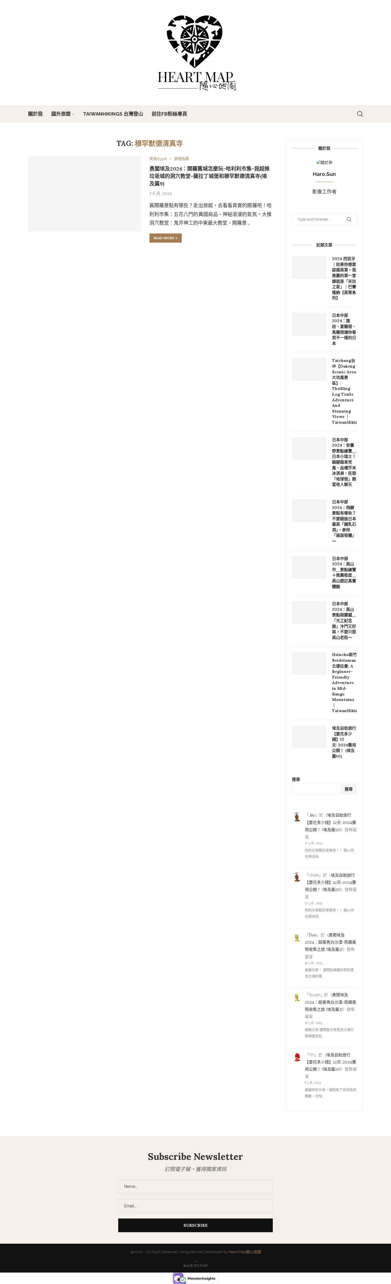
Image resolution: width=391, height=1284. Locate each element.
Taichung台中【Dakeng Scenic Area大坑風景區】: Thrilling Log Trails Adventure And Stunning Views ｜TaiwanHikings (344, 391)
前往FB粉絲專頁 (169, 114)
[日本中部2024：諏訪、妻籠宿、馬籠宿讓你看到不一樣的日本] (309, 324)
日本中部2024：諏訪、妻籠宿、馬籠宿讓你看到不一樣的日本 (344, 329)
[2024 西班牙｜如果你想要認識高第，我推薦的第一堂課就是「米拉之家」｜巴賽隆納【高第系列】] (309, 267)
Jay (312, 815)
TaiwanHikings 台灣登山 (113, 114)
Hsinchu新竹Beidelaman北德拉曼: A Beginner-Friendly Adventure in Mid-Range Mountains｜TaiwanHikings (344, 682)
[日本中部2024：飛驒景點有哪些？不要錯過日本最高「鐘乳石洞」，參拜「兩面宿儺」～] (309, 510)
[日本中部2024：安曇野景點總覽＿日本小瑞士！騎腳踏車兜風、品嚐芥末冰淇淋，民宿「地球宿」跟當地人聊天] (309, 448)
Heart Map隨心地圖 (245, 1252)
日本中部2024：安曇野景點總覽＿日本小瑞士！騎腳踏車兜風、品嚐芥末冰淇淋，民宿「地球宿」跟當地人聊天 (344, 462)
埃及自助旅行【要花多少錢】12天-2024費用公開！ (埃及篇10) (344, 742)
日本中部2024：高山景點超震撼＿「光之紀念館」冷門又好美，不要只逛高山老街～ (344, 620)
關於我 (35, 114)
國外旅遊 (61, 114)
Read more (164, 238)
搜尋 (296, 779)
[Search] (360, 114)
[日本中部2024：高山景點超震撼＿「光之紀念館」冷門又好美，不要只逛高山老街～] (309, 612)
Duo (313, 935)
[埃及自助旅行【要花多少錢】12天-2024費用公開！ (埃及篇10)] (309, 737)
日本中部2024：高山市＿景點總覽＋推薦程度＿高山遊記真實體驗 (344, 572)
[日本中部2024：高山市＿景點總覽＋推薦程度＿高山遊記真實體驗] (309, 567)
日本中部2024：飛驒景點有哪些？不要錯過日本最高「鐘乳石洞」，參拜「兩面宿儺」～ (344, 521)
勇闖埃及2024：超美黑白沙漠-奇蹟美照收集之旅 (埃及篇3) (330, 942)
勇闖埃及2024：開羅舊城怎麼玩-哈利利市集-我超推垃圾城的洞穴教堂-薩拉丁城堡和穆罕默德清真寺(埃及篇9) (209, 176)
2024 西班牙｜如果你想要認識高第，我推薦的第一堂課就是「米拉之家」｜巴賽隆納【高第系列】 (344, 278)
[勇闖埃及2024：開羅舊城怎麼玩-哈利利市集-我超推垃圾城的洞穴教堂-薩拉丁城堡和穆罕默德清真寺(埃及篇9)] (84, 193)
